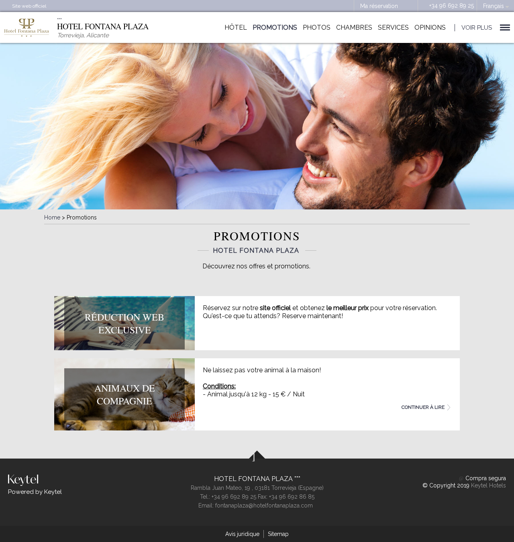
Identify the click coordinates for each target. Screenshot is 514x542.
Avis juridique (242, 534)
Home (52, 217)
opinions (430, 27)
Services (393, 27)
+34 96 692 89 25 (451, 5)
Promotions (275, 27)
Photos (316, 27)
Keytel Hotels (488, 485)
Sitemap (278, 534)
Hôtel (235, 27)
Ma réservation (379, 6)
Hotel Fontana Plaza (254, 479)
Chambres (354, 27)
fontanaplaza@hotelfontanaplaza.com (264, 505)
